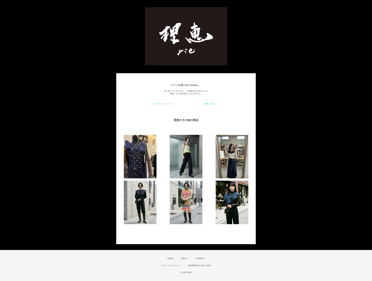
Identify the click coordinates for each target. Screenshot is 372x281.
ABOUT (184, 259)
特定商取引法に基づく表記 (199, 265)
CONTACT (200, 259)
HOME (170, 259)
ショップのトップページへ (162, 104)
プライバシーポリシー (170, 265)
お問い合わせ (209, 104)
